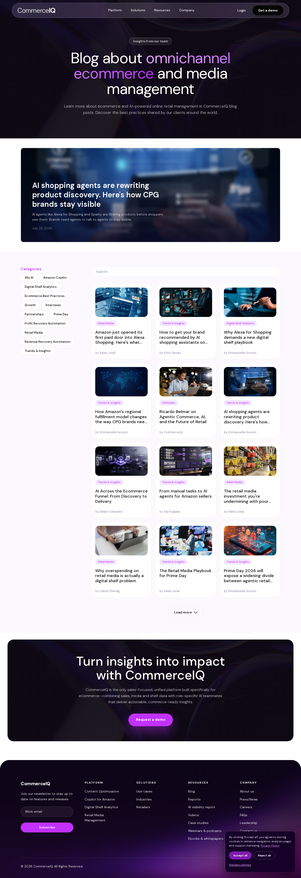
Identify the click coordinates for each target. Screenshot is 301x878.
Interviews (53, 305)
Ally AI (29, 278)
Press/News (249, 799)
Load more (183, 612)
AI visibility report (201, 807)
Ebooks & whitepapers (205, 838)
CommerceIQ (35, 783)
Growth (30, 305)
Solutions (138, 10)
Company (186, 10)
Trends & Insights (38, 351)
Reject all (264, 855)
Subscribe (47, 827)
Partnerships (34, 314)
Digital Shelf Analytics (41, 287)
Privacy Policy (270, 845)
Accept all (240, 855)
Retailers (143, 807)
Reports (194, 799)
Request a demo (150, 719)
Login (242, 10)
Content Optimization (102, 791)
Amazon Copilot (55, 278)
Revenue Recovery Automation (48, 342)
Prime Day (61, 314)
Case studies (198, 823)
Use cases (144, 791)
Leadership (248, 823)
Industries (144, 799)
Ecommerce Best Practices (45, 296)
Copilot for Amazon (100, 799)
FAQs (243, 815)
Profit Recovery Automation (45, 323)
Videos (193, 815)
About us (247, 791)
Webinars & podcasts (205, 831)
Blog (191, 791)
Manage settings (240, 865)
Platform (115, 10)
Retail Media (34, 333)
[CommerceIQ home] (36, 10)
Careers (246, 807)
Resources (162, 10)
